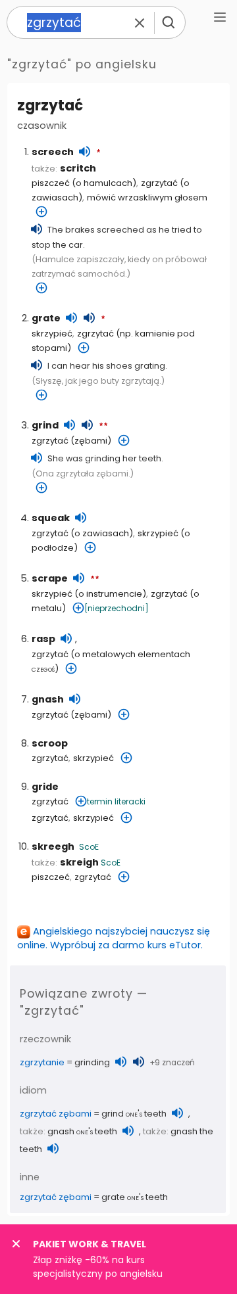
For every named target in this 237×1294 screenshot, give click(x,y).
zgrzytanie (42, 1062)
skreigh (79, 862)
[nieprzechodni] (116, 608)
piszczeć (51, 183)
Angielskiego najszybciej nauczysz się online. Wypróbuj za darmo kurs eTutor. (113, 938)
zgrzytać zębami (56, 1113)
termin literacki (116, 801)
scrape (50, 578)
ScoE (89, 846)
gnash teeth (82, 1131)
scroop (50, 743)
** (103, 426)
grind (45, 425)
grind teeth (134, 1113)
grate (46, 318)
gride (45, 786)
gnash (48, 699)
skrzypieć (52, 333)
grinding (92, 1062)
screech (53, 151)
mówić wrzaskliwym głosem (147, 197)
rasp (43, 638)
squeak (51, 517)
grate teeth (134, 1197)
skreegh (53, 846)
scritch (78, 168)
